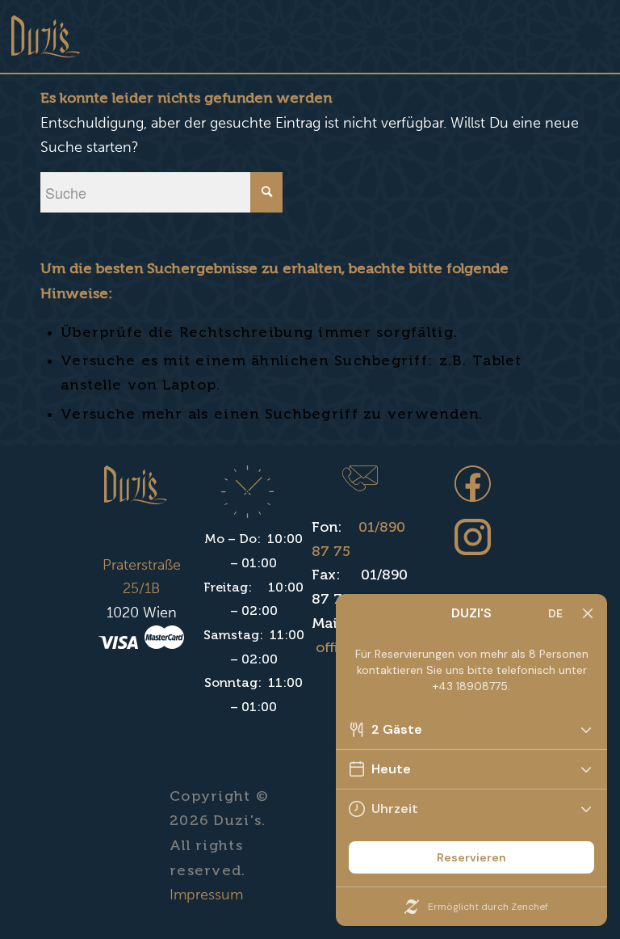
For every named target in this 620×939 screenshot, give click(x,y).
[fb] (473, 490)
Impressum (206, 894)
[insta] (473, 543)
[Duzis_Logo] (45, 36)
